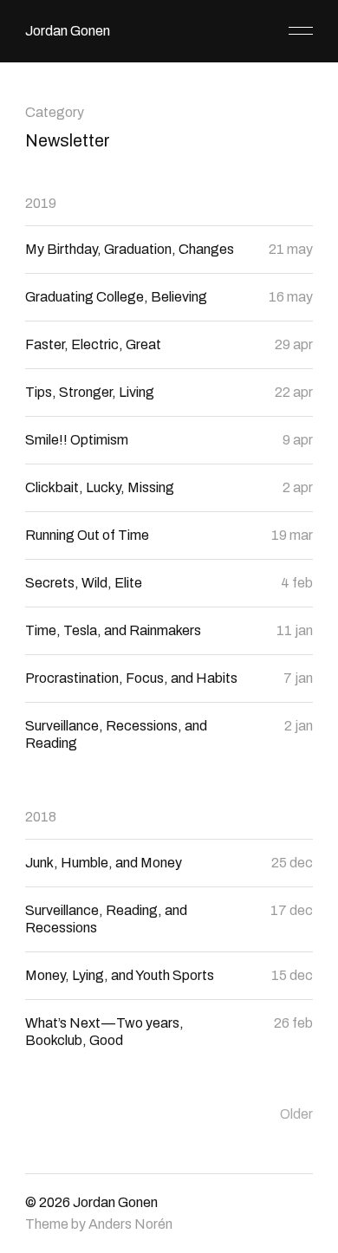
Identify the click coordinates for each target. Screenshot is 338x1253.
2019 (40, 203)
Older (296, 1114)
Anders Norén (130, 1224)
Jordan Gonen (67, 30)
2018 (40, 816)
